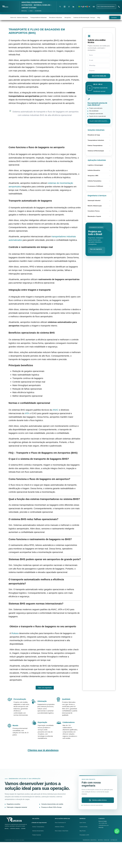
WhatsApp (101, 827)
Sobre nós (13, 17)
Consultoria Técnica (99, 211)
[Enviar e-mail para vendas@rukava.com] (93, 6)
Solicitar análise (99, 76)
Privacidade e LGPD (84, 834)
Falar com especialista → (98, 121)
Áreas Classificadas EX (60, 822)
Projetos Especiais (36, 834)
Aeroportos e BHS (99, 176)
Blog (99, 17)
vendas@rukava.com (104, 825)
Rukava (14, 633)
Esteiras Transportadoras (99, 146)
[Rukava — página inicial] (5, 6)
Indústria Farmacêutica (99, 181)
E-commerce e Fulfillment (99, 186)
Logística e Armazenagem (99, 165)
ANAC (55, 410)
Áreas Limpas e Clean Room (61, 830)
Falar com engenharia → (96, 250)
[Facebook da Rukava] (69, 6)
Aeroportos (67, 17)
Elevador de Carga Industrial (39, 822)
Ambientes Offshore (59, 826)
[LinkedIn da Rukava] (73, 6)
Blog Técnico (83, 830)
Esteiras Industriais (22, 17)
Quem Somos (83, 822)
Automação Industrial (99, 201)
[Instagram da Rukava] (64, 6)
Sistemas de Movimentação (81, 17)
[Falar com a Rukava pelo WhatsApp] (117, 831)
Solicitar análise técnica (99, 800)
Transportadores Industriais (38, 17)
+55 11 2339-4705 (103, 823)
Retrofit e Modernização (99, 206)
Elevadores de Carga (99, 135)
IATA (27, 413)
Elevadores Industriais (55, 17)
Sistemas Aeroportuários (38, 830)
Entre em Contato (103, 821)
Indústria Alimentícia (99, 170)
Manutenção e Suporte (99, 216)
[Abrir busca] (60, 6)
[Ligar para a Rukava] (119, 6)
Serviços (92, 17)
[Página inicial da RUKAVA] (14, 820)
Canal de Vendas (83, 826)
